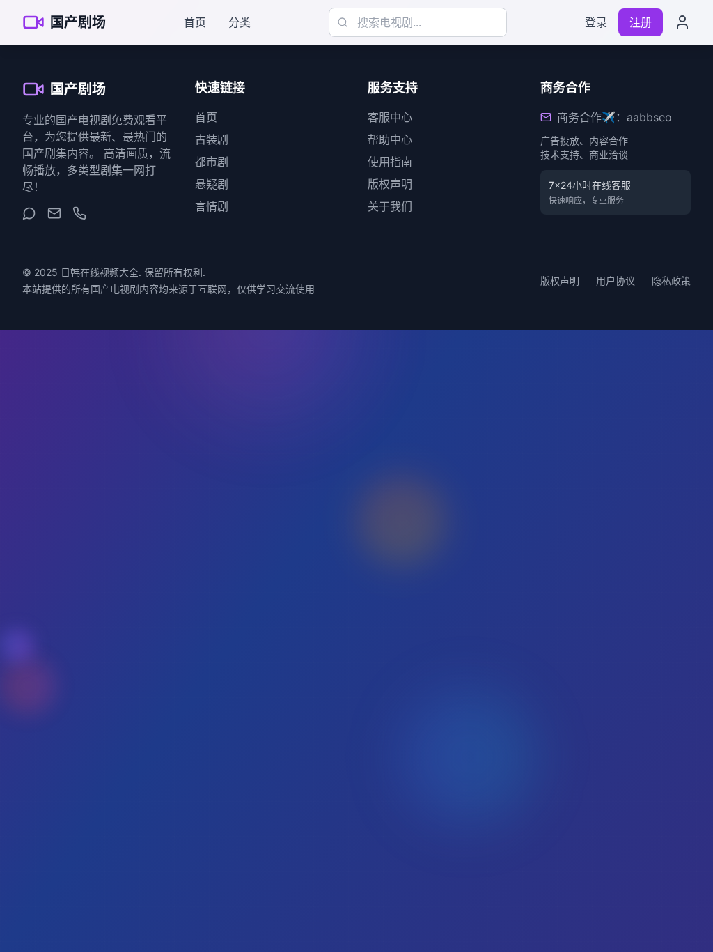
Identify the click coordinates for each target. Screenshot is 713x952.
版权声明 (390, 184)
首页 (195, 22)
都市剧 (211, 162)
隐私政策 (671, 280)
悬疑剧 (211, 184)
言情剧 (211, 206)
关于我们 (390, 206)
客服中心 (390, 117)
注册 (640, 22)
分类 (239, 22)
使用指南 (390, 162)
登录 (596, 22)
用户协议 (615, 280)
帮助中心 (390, 139)
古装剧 (211, 139)
